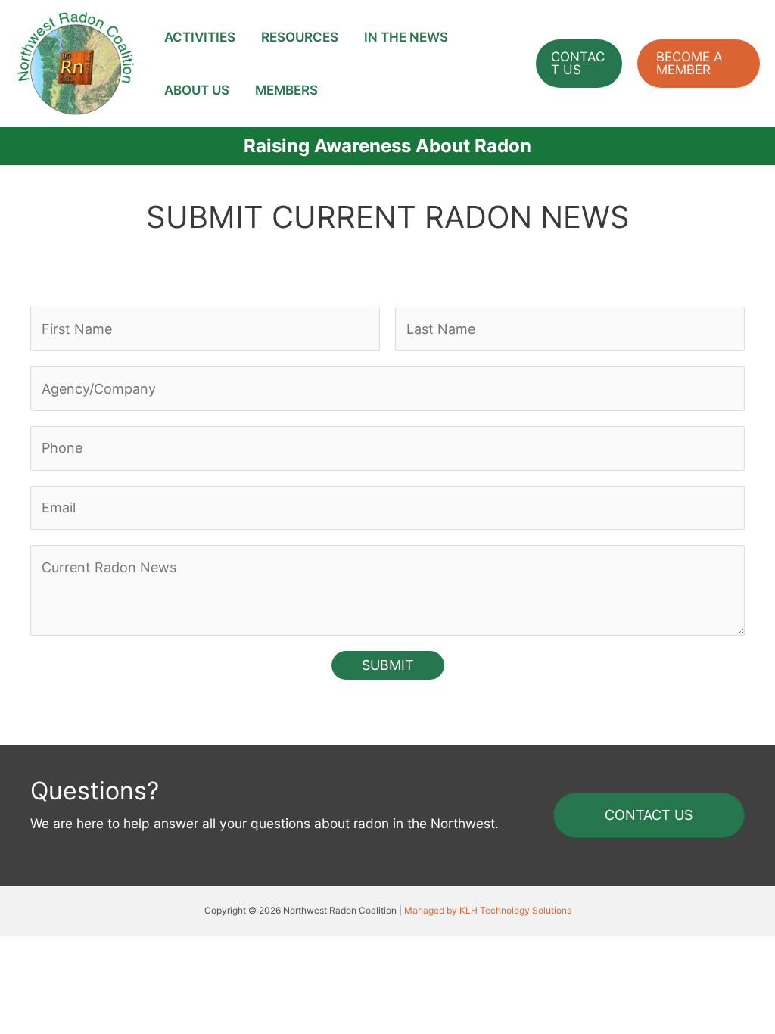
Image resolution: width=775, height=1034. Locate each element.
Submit (388, 665)
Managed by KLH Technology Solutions (487, 910)
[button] (579, 63)
